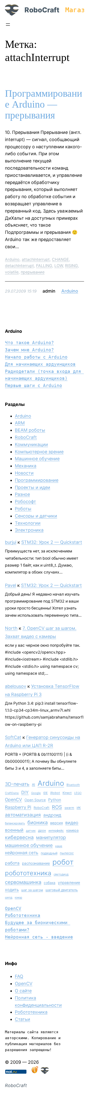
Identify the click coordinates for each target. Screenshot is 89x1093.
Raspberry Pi (18, 807)
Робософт (25, 501)
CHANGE (60, 259)
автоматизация (23, 815)
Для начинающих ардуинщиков (40, 364)
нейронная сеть (21, 852)
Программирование (36, 480)
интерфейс (56, 830)
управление (69, 882)
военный (14, 830)
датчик (31, 830)
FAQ (19, 976)
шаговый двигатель (61, 890)
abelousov (15, 686)
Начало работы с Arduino (36, 357)
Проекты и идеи (32, 487)
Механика (25, 465)
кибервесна (19, 837)
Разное (22, 494)
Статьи (22, 1019)
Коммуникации (31, 444)
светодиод (61, 874)
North (11, 628)
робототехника (28, 873)
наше (58, 846)
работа (12, 863)
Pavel (10, 585)
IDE (45, 793)
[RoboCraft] (45, 1072)
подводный (49, 853)
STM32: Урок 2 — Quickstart (51, 542)
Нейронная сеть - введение (39, 937)
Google (36, 793)
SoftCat (13, 737)
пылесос (67, 853)
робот (63, 862)
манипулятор (51, 837)
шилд (8, 897)
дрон (42, 830)
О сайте (23, 990)
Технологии (28, 523)
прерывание (32, 272)
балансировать (15, 823)
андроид (52, 815)
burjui (10, 542)
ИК (79, 808)
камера (72, 830)
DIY (25, 792)
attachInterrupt (36, 259)
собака (49, 882)
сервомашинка (23, 882)
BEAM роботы (30, 430)
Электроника (29, 530)
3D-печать (17, 784)
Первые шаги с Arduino (33, 385)
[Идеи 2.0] (34, 1072)
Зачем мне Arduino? (29, 349)
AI (33, 785)
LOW (58, 265)
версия (56, 823)
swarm (69, 808)
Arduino (12, 259)
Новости (24, 473)
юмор (18, 897)
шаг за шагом (32, 890)
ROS (57, 807)
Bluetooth (73, 785)
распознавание (36, 863)
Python (54, 799)
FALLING (44, 265)
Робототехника (22, 915)
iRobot (55, 793)
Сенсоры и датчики (36, 515)
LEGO (78, 793)
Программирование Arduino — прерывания (43, 104)
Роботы (23, 508)
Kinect (67, 793)
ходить (12, 889)
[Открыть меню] (8, 25)
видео (71, 822)
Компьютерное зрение (39, 451)
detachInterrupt (19, 265)
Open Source (35, 800)
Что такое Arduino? (29, 342)
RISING (71, 265)
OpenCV (13, 799)
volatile (12, 272)
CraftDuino (12, 793)
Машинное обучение (37, 458)
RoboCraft (41, 10)
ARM (20, 422)
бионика (37, 822)
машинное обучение (29, 845)
